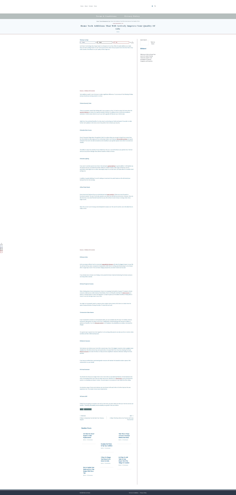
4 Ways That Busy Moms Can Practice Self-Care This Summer (121, 417)
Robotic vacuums (84, 351)
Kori (118, 31)
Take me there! (153, 43)
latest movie (126, 293)
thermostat (119, 378)
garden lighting (111, 166)
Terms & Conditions (106, 16)
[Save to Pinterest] (1, 251)
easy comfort (110, 194)
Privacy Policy (132, 16)
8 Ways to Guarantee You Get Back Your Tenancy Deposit (92, 417)
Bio (82, 409)
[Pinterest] (152, 6)
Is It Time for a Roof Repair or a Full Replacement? (88, 435)
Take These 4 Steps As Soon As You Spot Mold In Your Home (124, 435)
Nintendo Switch (99, 323)
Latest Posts (88, 409)
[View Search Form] (155, 6)
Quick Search (143, 40)
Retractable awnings (122, 139)
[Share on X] (1, 249)
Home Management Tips (118, 23)
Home (81, 6)
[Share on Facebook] (1, 246)
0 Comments (90, 439)
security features (84, 112)
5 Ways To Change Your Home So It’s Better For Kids (106, 459)
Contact (91, 6)
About (86, 6)
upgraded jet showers (107, 264)
